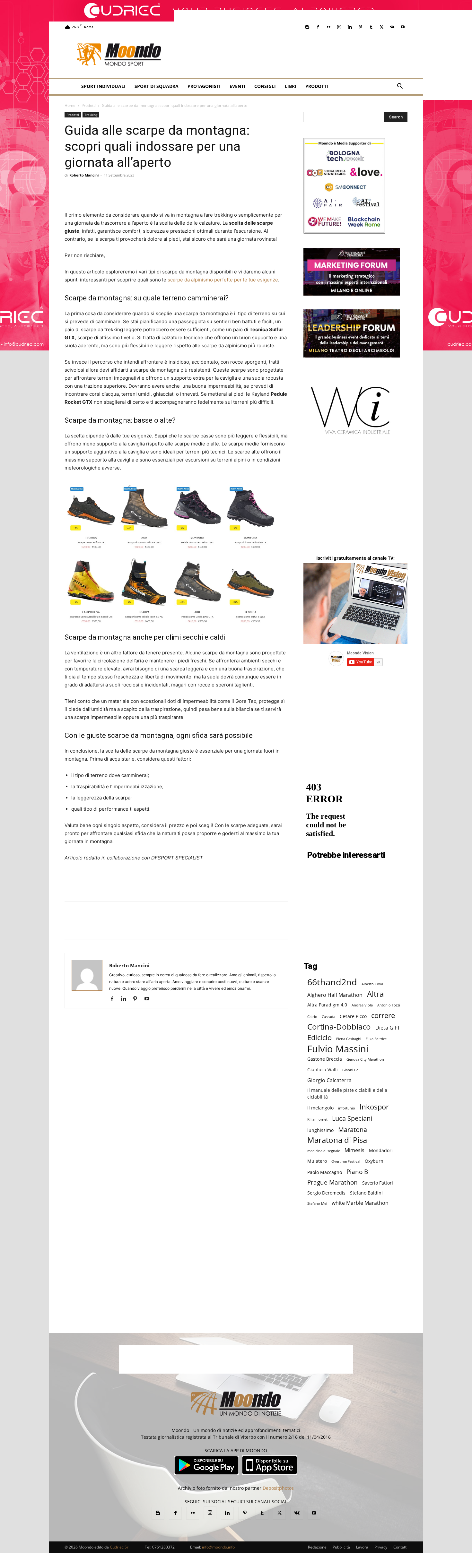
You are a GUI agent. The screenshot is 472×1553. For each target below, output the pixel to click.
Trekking (90, 114)
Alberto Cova (372, 984)
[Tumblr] (371, 26)
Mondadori (381, 1150)
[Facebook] (318, 26)
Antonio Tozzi (388, 1005)
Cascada (328, 1016)
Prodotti (316, 86)
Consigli (265, 86)
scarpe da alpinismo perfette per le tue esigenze (223, 280)
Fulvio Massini (337, 1049)
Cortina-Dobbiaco (339, 1026)
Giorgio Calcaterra (329, 1080)
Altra (375, 994)
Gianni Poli (351, 1070)
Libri (290, 86)
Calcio (312, 1016)
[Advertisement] (323, 55)
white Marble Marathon (360, 1202)
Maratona (352, 1129)
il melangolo (320, 1108)
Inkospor (374, 1106)
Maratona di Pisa (337, 1140)
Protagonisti (204, 86)
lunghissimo (320, 1130)
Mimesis (354, 1150)
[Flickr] (328, 26)
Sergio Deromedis (326, 1193)
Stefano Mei (317, 1203)
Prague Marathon (332, 1182)
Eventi (237, 86)
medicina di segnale (323, 1151)
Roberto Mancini (84, 175)
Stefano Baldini (366, 1193)
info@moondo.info (218, 1547)
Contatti (400, 1547)
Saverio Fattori (377, 1183)
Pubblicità (341, 1547)
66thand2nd (332, 982)
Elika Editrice (376, 1039)
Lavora (362, 1547)
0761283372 (163, 1547)
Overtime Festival (345, 1161)
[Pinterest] (360, 26)
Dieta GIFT (387, 1027)
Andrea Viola (362, 1005)
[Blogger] (307, 26)
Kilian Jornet (317, 1119)
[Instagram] (339, 26)
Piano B (357, 1171)
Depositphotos (278, 1488)
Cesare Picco (353, 1016)
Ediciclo (319, 1037)
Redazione (317, 1547)
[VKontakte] (392, 26)
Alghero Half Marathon (335, 994)
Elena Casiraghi (348, 1039)
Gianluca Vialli (322, 1069)
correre (383, 1015)
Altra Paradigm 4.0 (327, 1005)
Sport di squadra (157, 86)
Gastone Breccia (324, 1059)
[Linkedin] (349, 26)
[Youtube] (402, 26)
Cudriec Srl (119, 1547)
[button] (399, 87)
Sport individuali (103, 86)
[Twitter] (381, 26)
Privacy (380, 1547)
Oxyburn (374, 1161)
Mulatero (317, 1161)
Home (70, 105)
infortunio (346, 1108)
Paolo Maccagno (324, 1172)
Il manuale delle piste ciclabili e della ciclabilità (347, 1093)
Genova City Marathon (365, 1059)
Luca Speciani (352, 1118)
